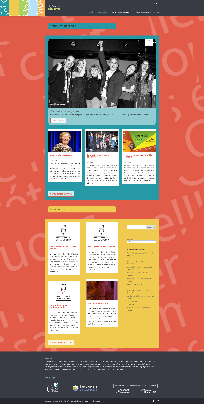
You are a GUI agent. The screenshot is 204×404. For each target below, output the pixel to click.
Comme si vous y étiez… (65, 111)
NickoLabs (96, 401)
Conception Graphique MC (80, 401)
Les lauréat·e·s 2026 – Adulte (101, 246)
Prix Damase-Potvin (142, 12)
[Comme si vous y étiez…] (102, 73)
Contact (156, 12)
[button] (153, 83)
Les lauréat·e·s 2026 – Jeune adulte (63, 247)
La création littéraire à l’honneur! (98, 156)
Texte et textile (132, 302)
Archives (130, 239)
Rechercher (151, 227)
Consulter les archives (61, 193)
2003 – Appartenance (98, 303)
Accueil (90, 12)
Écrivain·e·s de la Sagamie (121, 12)
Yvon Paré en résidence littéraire (139, 308)
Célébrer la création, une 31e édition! (138, 156)
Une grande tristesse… (61, 155)
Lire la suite (58, 120)
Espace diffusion (103, 12)
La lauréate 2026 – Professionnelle (58, 306)
